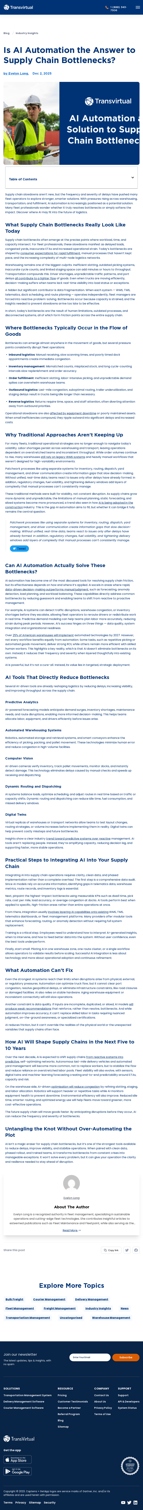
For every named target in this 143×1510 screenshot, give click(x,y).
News (125, 1308)
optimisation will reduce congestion (75, 1087)
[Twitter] (129, 1502)
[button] (132, 177)
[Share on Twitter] (126, 1250)
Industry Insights (98, 1308)
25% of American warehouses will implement (43, 635)
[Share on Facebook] (136, 1250)
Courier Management (49, 1299)
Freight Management (60, 1308)
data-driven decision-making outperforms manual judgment (46, 589)
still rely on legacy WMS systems (63, 457)
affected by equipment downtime (73, 413)
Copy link (112, 1249)
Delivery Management (91, 1299)
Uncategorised (71, 1318)
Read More (70, 1230)
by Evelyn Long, (16, 73)
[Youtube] (123, 1502)
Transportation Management (28, 1318)
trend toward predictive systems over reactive (78, 839)
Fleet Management (20, 1308)
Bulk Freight (14, 1299)
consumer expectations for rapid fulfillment (50, 253)
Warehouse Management (111, 1318)
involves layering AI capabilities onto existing (78, 912)
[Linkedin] (135, 1502)
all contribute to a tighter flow (35, 278)
